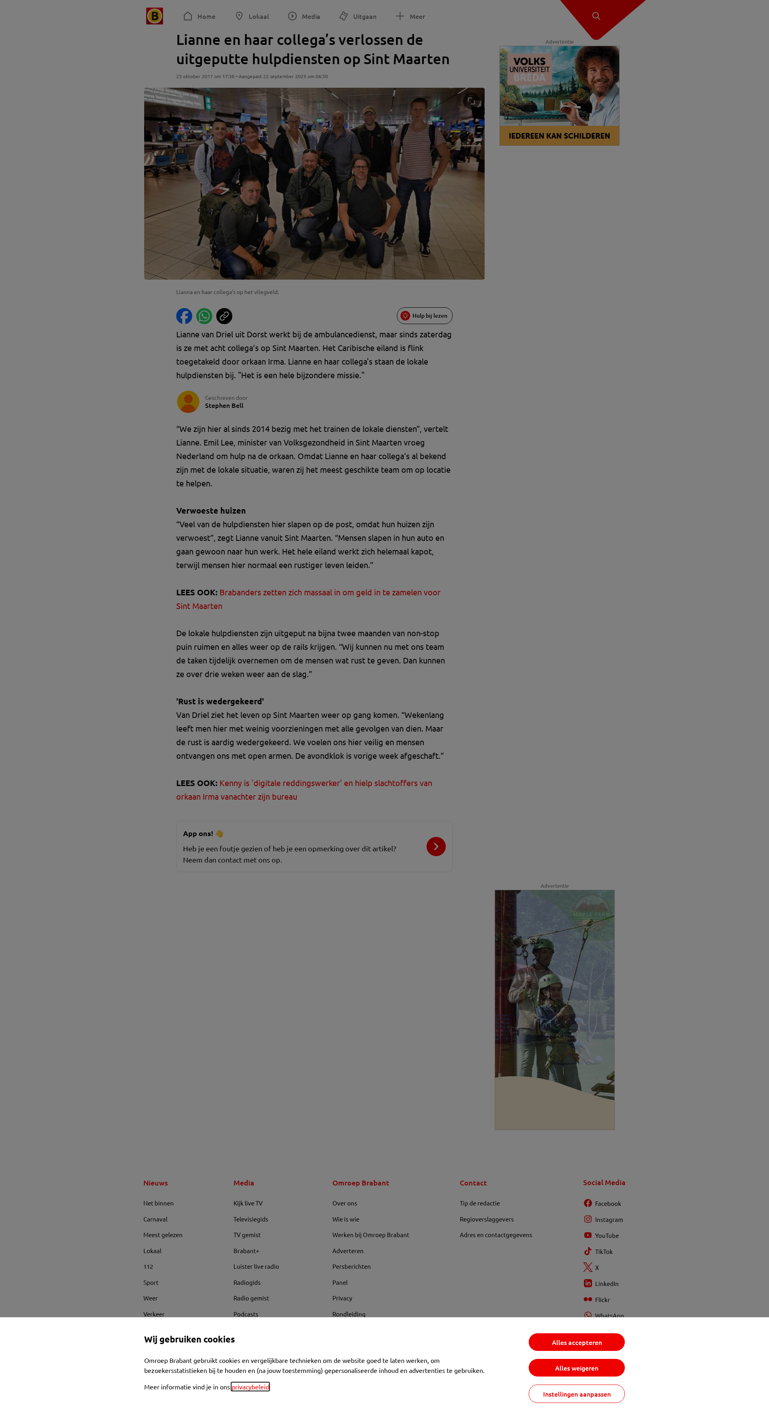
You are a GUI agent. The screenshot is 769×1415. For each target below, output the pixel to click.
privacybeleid (250, 1387)
